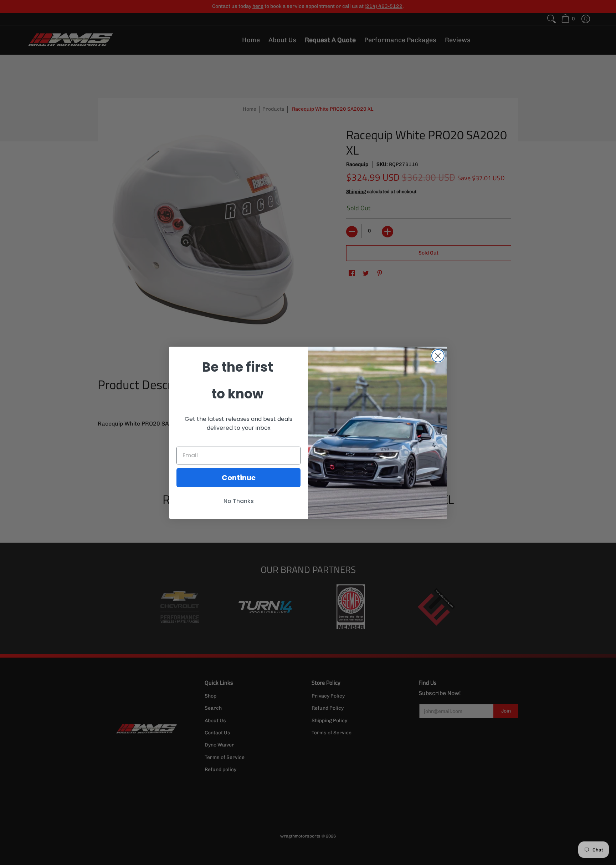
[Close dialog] (438, 355)
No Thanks (239, 501)
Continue (239, 478)
